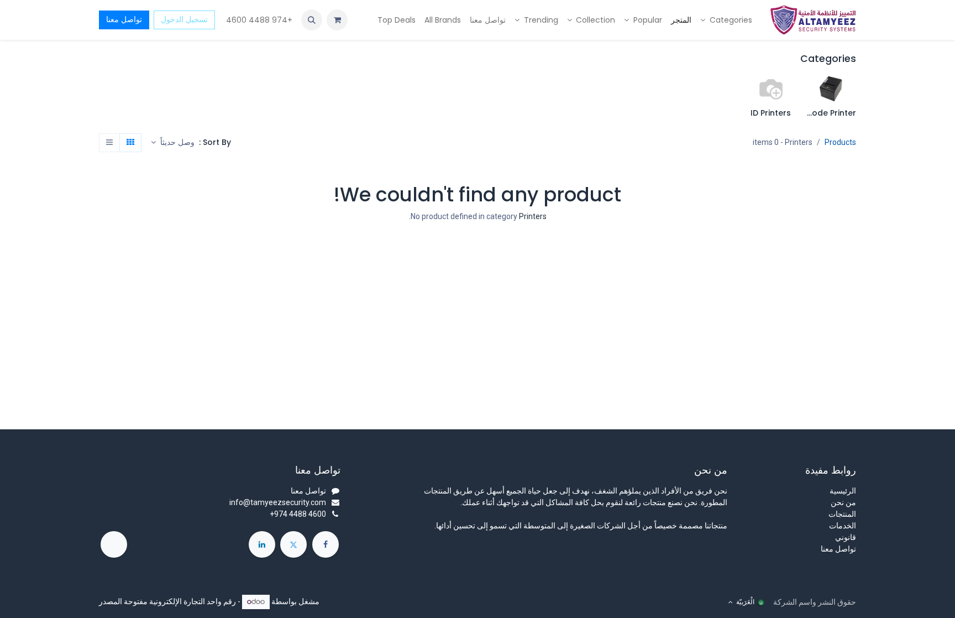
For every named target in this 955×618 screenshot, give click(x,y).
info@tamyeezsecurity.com (277, 502)
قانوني (845, 537)
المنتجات (842, 514)
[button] (311, 19)
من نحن (843, 502)
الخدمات (842, 525)
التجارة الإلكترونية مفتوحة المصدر (152, 601)
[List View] (109, 142)
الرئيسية (843, 490)
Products (840, 142)
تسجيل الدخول (184, 19)
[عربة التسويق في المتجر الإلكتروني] (337, 19)
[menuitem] (726, 20)
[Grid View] (130, 142)
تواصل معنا (124, 19)
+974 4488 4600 (258, 19)
